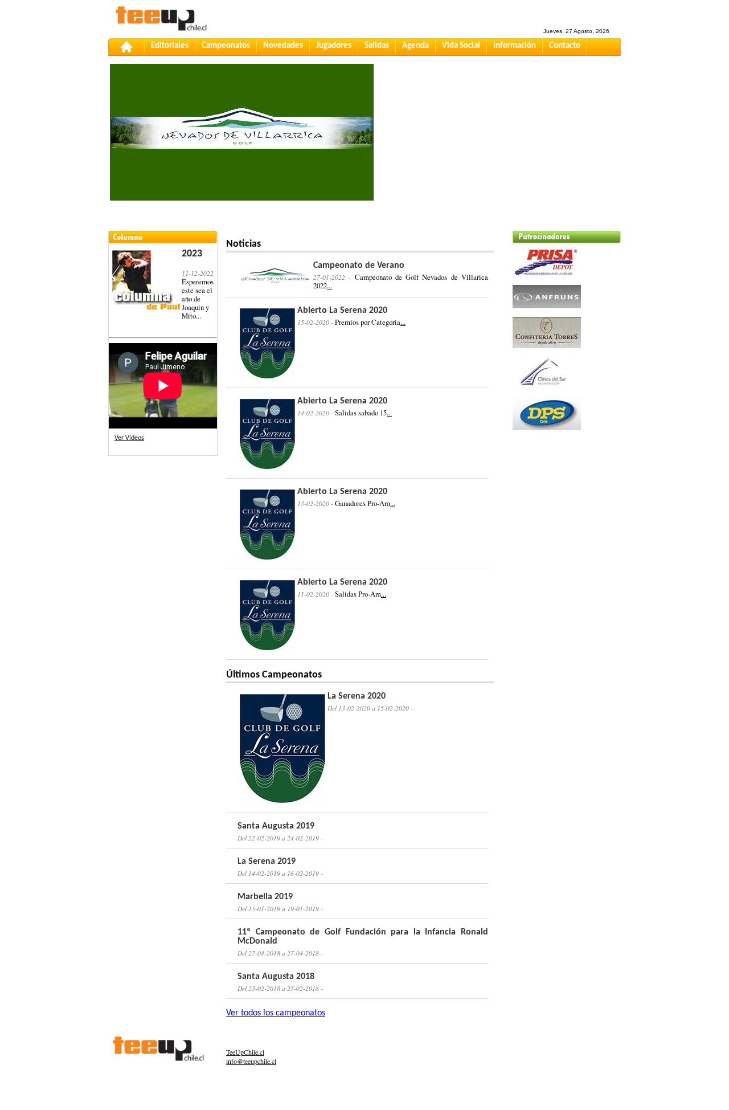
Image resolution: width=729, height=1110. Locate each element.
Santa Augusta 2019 (275, 826)
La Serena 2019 (266, 861)
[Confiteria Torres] (547, 351)
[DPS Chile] (547, 433)
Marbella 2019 (265, 896)
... (329, 285)
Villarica (264, 155)
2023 (192, 254)
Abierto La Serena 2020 (342, 310)
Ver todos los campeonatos (275, 1013)
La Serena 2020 (356, 696)
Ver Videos (129, 438)
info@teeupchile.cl (251, 1061)
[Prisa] (547, 279)
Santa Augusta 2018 (275, 976)
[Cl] (547, 390)
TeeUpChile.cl (245, 1051)
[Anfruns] (547, 311)
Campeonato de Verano (358, 265)
